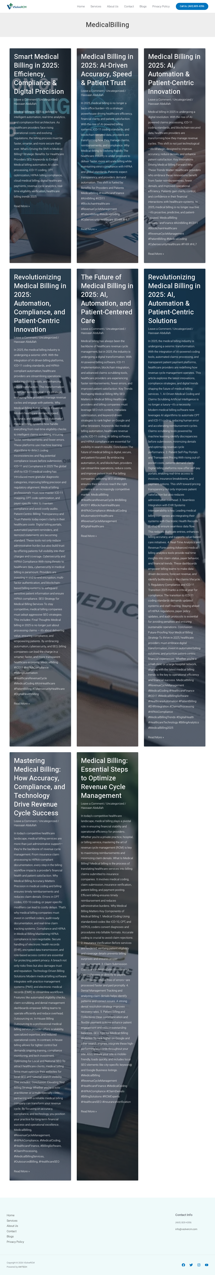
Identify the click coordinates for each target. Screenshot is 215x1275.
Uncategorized (48, 99)
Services (96, 6)
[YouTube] (206, 1265)
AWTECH (22, 1267)
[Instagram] (199, 1265)
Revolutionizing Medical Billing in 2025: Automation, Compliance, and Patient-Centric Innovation (40, 303)
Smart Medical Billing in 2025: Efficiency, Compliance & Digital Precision (39, 74)
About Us (112, 6)
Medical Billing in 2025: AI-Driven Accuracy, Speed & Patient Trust (107, 70)
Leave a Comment (25, 99)
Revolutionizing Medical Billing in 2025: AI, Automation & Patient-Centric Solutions (174, 299)
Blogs (143, 6)
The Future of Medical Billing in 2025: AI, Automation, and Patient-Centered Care (107, 299)
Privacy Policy (161, 6)
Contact (129, 6)
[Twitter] (191, 1265)
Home (81, 6)
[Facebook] (183, 1265)
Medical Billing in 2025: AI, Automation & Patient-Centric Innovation (174, 74)
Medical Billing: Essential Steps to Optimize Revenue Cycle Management (104, 778)
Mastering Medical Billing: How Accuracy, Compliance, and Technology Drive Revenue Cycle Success (39, 787)
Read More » (22, 206)
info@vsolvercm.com (186, 1229)
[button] (192, 6)
